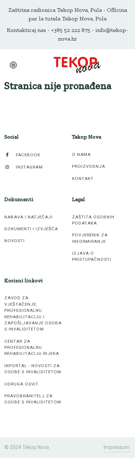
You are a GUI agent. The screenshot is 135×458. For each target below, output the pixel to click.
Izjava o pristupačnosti (91, 256)
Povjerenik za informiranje (90, 238)
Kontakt (83, 178)
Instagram (28, 167)
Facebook (27, 154)
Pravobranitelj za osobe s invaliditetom (32, 398)
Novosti (14, 240)
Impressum (117, 447)
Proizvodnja (88, 166)
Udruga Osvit (21, 384)
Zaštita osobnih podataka (93, 220)
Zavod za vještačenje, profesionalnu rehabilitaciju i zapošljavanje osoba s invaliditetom (33, 313)
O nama (81, 154)
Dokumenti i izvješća (31, 228)
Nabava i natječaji (28, 216)
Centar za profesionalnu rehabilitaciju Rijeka (31, 347)
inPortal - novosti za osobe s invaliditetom (32, 368)
